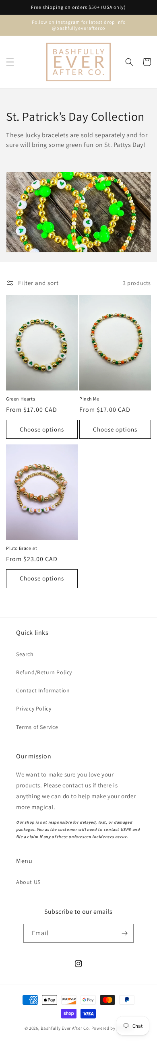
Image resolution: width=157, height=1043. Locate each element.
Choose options (42, 429)
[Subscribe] (124, 933)
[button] (10, 62)
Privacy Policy (33, 708)
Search (25, 654)
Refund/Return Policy (44, 672)
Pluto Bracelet (21, 548)
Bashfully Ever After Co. (65, 1028)
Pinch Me (89, 399)
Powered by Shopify (112, 1028)
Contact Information (43, 690)
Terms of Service (37, 727)
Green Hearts (20, 399)
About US (28, 882)
